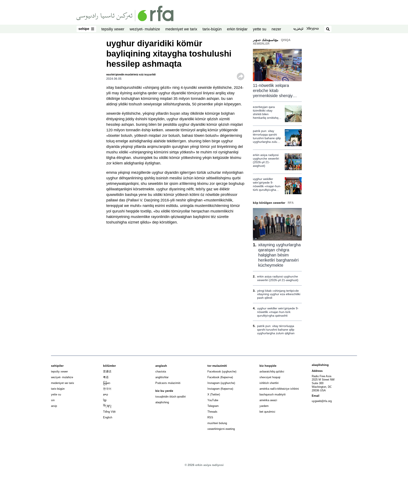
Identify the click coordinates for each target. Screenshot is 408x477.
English (107, 417)
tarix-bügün (212, 29)
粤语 (106, 377)
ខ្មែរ (104, 400)
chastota (160, 371)
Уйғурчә (312, 28)
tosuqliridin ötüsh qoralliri (170, 396)
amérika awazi (268, 400)
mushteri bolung (217, 423)
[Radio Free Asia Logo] (124, 13)
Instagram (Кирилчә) (220, 388)
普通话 (107, 371)
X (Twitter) (213, 394)
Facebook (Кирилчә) (220, 377)
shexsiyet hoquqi (269, 377)
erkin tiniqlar (237, 29)
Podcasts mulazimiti (167, 383)
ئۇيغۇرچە (298, 29)
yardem (264, 406)
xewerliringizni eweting (221, 428)
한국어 (107, 388)
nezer (276, 29)
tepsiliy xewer (112, 29)
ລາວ (105, 394)
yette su (259, 29)
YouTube (212, 400)
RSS (210, 417)
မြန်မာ (106, 383)
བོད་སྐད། (107, 406)
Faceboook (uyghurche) (221, 371)
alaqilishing (162, 402)
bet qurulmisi (267, 411)
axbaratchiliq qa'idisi (271, 371)
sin (53, 400)
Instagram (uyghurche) (221, 383)
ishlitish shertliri (269, 383)
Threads (212, 411)
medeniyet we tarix (181, 29)
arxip (54, 406)
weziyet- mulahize (145, 29)
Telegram (213, 406)
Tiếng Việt (109, 411)
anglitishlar (162, 377)
